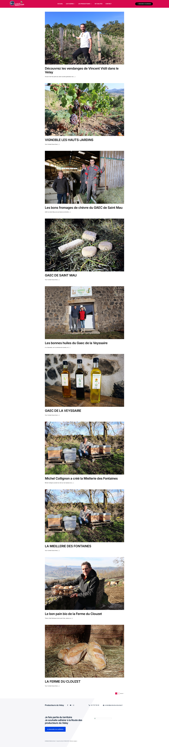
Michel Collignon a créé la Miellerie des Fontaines (81, 478)
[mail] (73, 705)
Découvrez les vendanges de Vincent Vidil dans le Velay (81, 70)
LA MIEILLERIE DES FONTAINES (68, 546)
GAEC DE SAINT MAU (61, 275)
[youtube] (70, 705)
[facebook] (68, 705)
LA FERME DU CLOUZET (63, 681)
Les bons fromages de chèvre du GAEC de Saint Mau (83, 208)
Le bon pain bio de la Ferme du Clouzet (73, 614)
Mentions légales (73, 741)
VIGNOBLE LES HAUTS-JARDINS (69, 140)
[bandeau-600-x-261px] (17, 1)
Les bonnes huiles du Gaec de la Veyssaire (76, 343)
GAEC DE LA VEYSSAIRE (63, 411)
